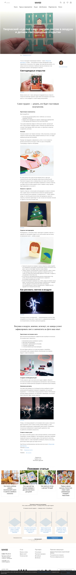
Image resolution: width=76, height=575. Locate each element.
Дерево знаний (23, 554)
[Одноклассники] (23, 570)
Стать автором (38, 552)
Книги (16, 7)
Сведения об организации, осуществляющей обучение (59, 552)
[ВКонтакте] (21, 570)
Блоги (60, 7)
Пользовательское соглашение (57, 555)
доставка (8, 2)
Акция (36, 7)
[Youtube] (18, 570)
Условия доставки (24, 556)
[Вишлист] (67, 2)
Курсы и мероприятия (25, 7)
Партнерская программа (40, 554)
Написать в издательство (66, 570)
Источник (22, 92)
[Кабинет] (64, 2)
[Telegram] (26, 570)
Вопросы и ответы (24, 552)
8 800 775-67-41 (6, 554)
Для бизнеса (43, 7)
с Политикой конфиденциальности (44, 572)
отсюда (27, 447)
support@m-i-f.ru (5, 560)
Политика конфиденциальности (57, 557)
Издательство (53, 7)
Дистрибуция (38, 556)
